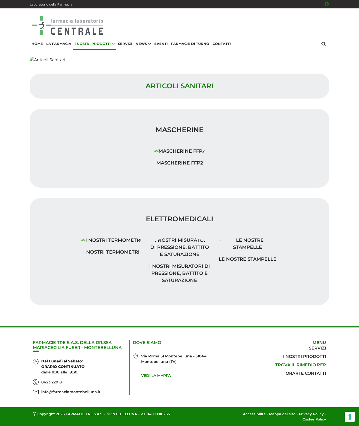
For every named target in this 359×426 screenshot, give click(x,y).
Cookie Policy (314, 419)
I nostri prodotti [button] (93, 44)
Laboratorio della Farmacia (51, 4)
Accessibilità (254, 414)
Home (37, 44)
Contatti (222, 44)
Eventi (161, 44)
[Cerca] (323, 44)
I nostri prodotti (304, 356)
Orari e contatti (306, 373)
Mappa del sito (282, 414)
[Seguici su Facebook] (326, 4)
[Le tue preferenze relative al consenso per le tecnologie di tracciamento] (350, 417)
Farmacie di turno (190, 44)
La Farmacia (58, 44)
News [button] (141, 44)
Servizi (125, 44)
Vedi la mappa (156, 375)
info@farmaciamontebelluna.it (70, 391)
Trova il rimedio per (300, 364)
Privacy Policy (311, 414)
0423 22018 (51, 382)
